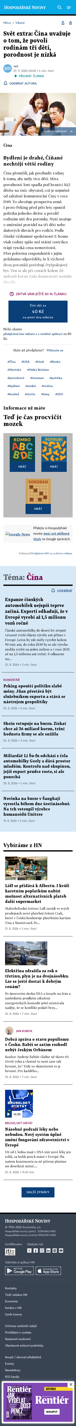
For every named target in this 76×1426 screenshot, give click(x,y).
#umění (31, 386)
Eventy (9, 1363)
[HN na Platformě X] (29, 1250)
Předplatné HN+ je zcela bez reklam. (52, 553)
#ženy (45, 394)
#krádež (13, 394)
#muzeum (37, 378)
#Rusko (55, 361)
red (16, 66)
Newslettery (12, 1370)
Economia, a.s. (32, 1227)
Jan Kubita (24, 1031)
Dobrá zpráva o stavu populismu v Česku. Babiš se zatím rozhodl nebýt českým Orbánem (37, 1045)
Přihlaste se (55, 350)
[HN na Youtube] (61, 1250)
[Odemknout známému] (70, 23)
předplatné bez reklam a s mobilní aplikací (32, 334)
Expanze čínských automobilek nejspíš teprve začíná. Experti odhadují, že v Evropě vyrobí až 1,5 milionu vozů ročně (36, 611)
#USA (26, 361)
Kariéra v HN (13, 1308)
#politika (56, 378)
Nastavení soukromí (18, 1339)
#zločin (30, 394)
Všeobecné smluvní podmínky (24, 1345)
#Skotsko (14, 369)
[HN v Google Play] (19, 1271)
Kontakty (11, 1288)
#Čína (12, 361)
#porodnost (16, 378)
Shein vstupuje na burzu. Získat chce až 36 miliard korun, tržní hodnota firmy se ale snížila (34, 729)
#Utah (39, 361)
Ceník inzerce (13, 1314)
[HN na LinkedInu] (48, 1250)
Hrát (22, 466)
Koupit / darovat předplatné (23, 1357)
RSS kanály (12, 1376)
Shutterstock (59, 131)
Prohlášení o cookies (18, 1332)
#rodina (47, 386)
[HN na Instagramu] (42, 1250)
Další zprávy (38, 1192)
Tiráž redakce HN (16, 1294)
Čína (35, 577)
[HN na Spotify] (55, 1250)
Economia (11, 1301)
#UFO (59, 394)
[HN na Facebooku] (36, 1250)
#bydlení (14, 386)
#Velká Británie (38, 369)
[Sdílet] (63, 23)
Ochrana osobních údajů (21, 1326)
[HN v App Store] (48, 1271)
